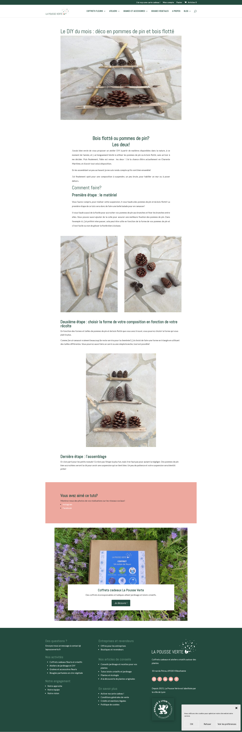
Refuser (207, 724)
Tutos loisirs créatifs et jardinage (116, 671)
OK (191, 724)
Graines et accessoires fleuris (63, 669)
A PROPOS (176, 11)
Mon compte (168, 3)
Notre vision (53, 693)
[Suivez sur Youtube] (171, 679)
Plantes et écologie (110, 675)
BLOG (186, 11)
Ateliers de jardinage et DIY (62, 665)
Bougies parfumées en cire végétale (66, 673)
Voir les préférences (227, 724)
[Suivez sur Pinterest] (176, 679)
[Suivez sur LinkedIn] (165, 679)
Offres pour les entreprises (113, 646)
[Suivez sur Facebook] (159, 679)
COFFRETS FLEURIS (95, 11)
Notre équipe (53, 689)
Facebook (67, 508)
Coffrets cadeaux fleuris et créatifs (66, 662)
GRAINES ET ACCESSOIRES (134, 11)
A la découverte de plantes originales (118, 679)
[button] (236, 708)
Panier (179, 3)
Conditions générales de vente (115, 697)
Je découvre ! (120, 603)
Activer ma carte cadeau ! (112, 693)
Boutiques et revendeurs (112, 649)
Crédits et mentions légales (113, 701)
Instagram (67, 504)
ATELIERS (113, 11)
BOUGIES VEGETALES (160, 11)
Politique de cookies (110, 704)
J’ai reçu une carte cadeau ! (148, 3)
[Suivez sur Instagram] (154, 679)
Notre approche (54, 686)
